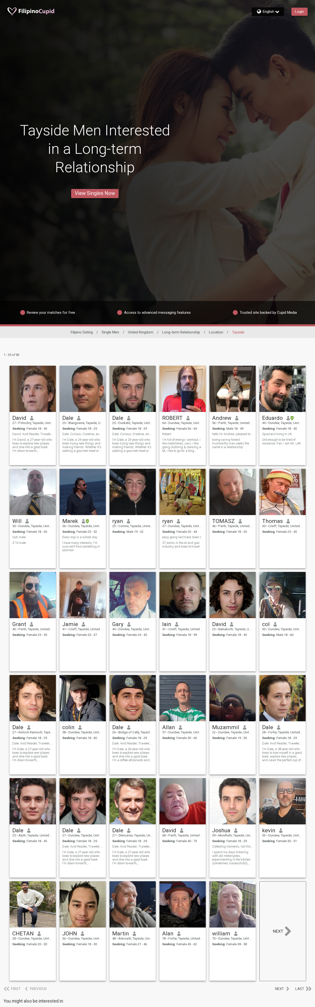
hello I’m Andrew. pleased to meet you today (232, 434)
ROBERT (172, 418)
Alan (167, 933)
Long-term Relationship (181, 332)
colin (68, 727)
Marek (70, 521)
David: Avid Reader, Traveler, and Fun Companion (32, 434)
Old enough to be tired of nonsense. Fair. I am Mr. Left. (281, 441)
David (19, 418)
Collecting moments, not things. (232, 846)
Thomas (272, 521)
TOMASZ (223, 521)
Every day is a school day (79, 537)
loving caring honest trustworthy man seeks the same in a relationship (230, 443)
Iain (166, 624)
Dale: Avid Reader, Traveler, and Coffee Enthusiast (132, 743)
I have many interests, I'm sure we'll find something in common (81, 546)
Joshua (221, 830)
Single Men (110, 332)
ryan (117, 521)
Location (216, 332)
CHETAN (23, 933)
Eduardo (272, 418)
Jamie (70, 624)
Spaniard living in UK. (277, 434)
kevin (268, 830)
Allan (168, 727)
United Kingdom (140, 332)
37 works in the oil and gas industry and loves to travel (181, 544)
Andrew (221, 418)
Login (299, 11)
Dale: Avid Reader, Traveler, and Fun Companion (32, 743)
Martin (120, 933)
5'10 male (19, 543)
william (221, 933)
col (266, 624)
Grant (19, 624)
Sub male (19, 537)
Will (17, 521)
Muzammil (225, 727)
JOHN (69, 933)
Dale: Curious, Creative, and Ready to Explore (82, 434)
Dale (67, 418)
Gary (118, 624)
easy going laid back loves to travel (182, 537)
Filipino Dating (82, 332)
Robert (166, 434)
